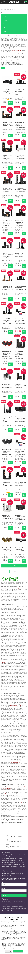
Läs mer (3, 68)
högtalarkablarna (23, 786)
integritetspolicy (21, 943)
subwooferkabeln (7, 788)
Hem (2, 9)
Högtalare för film (11, 9)
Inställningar (8, 951)
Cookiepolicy (4, 948)
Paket (5, 9)
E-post (2, 882)
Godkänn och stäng (17, 951)
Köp (24, 102)
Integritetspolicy (12, 948)
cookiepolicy (11, 926)
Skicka (4, 895)
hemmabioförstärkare (15, 762)
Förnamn (3, 888)
